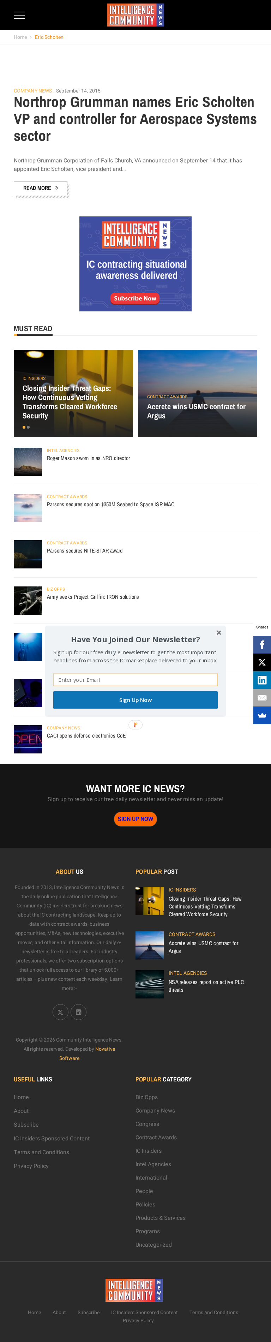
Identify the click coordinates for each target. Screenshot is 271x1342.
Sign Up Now (135, 700)
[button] (135, 638)
